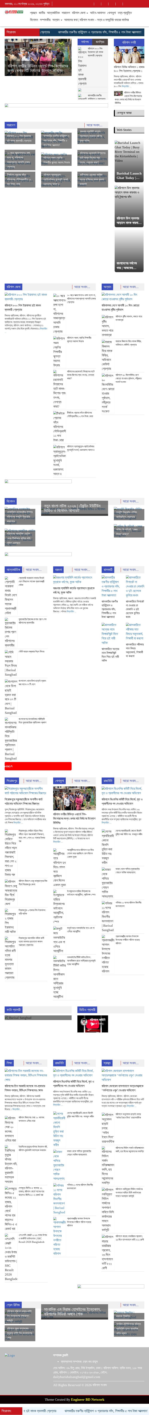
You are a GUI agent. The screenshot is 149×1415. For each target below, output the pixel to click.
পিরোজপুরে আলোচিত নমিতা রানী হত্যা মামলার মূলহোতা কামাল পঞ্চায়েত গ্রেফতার (31, 941)
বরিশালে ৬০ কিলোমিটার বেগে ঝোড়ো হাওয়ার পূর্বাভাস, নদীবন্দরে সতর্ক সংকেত (128, 378)
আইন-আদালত (97, 13)
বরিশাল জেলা (79, 13)
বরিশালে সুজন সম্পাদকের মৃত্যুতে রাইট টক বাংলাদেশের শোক (19, 1333)
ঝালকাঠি (108, 570)
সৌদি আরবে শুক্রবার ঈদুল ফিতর (31, 651)
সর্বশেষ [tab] (85, 42)
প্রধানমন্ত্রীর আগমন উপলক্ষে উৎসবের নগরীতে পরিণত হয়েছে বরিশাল (128, 940)
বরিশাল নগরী (129, 42)
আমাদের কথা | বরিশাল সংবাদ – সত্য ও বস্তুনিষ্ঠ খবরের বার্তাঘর (96, 20)
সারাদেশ (66, 13)
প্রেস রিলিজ (13, 1305)
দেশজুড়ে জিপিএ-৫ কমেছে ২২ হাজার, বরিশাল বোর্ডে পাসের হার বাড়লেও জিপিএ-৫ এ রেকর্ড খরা (31, 1191)
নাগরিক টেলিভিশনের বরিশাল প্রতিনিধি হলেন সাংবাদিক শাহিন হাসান (128, 1329)
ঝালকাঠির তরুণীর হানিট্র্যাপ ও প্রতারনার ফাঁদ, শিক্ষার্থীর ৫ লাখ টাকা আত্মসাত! (84, 32)
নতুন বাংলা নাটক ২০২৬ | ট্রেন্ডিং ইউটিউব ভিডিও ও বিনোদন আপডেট (72, 508)
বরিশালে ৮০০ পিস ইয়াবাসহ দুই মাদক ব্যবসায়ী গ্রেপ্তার (95, 52)
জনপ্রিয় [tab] (100, 42)
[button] (10, 57)
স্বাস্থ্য (107, 1063)
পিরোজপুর (12, 781)
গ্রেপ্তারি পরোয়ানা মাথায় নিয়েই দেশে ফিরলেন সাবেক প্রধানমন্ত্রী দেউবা (31, 581)
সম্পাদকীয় (45, 20)
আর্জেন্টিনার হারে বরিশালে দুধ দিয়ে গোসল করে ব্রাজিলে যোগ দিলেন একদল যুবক (80, 853)
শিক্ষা (9, 1063)
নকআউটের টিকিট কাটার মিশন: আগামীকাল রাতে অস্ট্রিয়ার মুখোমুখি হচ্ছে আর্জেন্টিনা (81, 961)
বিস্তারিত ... (126, 86)
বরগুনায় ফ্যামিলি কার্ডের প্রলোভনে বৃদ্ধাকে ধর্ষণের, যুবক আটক (91, 136)
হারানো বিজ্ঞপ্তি (123, 1316)
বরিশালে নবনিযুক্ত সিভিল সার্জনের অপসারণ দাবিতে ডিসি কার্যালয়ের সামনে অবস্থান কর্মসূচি (129, 1192)
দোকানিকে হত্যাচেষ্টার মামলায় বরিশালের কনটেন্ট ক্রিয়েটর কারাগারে (20, 517)
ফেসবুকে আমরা (124, 112)
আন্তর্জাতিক (53, 13)
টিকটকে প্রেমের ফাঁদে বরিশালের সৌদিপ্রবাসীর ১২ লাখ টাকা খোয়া (19, 179)
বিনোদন (34, 20)
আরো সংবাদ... (95, 125)
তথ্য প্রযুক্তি (125, 13)
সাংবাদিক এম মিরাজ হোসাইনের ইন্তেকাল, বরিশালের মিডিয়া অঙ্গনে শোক (72, 1311)
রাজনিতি (108, 781)
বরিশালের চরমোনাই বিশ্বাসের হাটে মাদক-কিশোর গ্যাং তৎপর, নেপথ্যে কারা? (93, 158)
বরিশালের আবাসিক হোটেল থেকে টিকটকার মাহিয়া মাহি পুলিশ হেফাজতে (18, 538)
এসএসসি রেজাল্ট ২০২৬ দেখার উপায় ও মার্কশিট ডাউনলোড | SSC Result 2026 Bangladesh (33, 1238)
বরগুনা (58, 570)
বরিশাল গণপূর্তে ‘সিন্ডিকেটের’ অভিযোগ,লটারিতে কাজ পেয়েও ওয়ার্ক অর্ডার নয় (37, 66)
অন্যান (56, 20)
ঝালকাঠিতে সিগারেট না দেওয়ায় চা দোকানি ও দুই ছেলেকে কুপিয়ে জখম (135, 609)
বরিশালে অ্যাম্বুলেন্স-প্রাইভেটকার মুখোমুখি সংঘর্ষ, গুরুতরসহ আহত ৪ (55, 179)
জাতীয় (42, 13)
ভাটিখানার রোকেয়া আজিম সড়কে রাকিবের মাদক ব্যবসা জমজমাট (92, 179)
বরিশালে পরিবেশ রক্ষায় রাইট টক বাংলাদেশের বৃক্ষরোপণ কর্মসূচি (19, 1316)
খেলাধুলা (111, 13)
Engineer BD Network (87, 1399)
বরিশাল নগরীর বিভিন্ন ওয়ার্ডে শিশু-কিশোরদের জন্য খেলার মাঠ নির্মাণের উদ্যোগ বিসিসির (74, 818)
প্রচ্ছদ (33, 13)
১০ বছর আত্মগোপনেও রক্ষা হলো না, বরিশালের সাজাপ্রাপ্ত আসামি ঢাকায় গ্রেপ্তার (81, 299)
